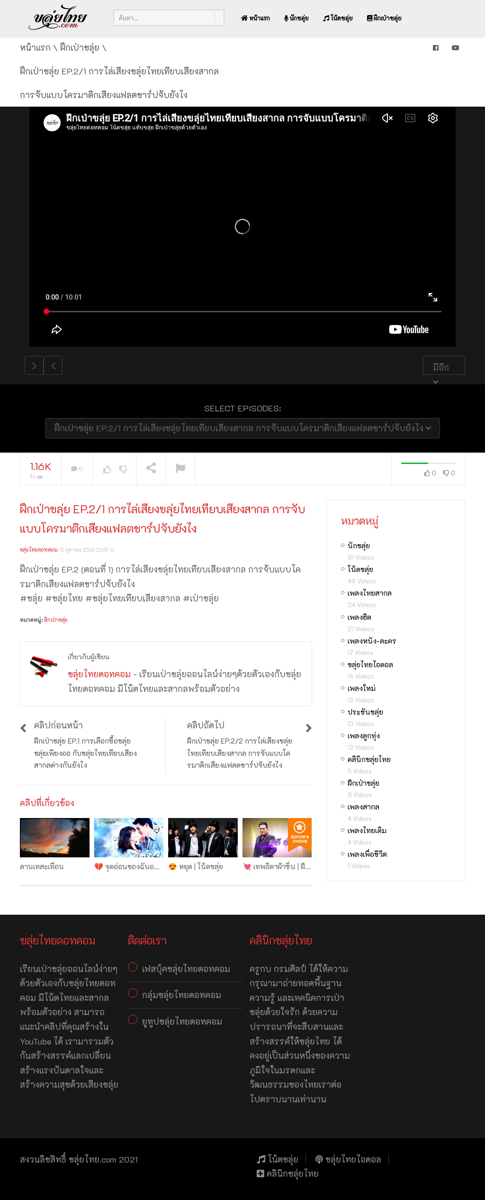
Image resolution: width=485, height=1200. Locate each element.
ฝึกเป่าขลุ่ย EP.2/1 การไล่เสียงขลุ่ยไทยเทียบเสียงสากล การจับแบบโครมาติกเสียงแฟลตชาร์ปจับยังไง (240, 428)
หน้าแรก (259, 18)
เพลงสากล (363, 806)
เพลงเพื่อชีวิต (367, 854)
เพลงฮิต (359, 617)
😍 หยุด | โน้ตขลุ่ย (195, 866)
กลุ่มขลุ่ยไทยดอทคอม (181, 994)
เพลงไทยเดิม (367, 830)
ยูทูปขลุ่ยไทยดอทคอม (182, 1021)
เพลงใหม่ (362, 688)
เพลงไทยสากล (370, 593)
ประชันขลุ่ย (365, 712)
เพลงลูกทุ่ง (364, 735)
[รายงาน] (180, 469)
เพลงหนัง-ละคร (372, 640)
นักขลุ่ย (298, 18)
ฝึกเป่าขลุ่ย (387, 18)
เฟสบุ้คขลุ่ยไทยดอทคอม (186, 968)
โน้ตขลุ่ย (341, 18)
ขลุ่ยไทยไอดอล (370, 664)
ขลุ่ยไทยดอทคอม (39, 549)
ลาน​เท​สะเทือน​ (42, 866)
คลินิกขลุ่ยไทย (369, 759)
